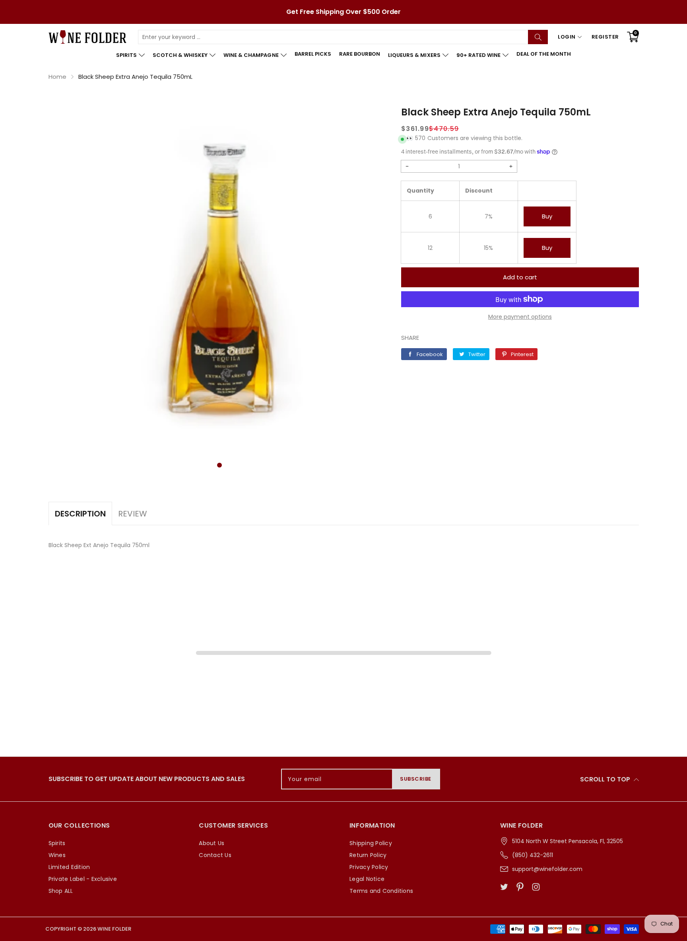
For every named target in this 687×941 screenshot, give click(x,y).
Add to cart (520, 277)
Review (132, 513)
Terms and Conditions (381, 891)
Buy (547, 216)
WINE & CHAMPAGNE (250, 55)
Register (605, 37)
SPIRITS (126, 55)
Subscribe (415, 779)
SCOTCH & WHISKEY (180, 55)
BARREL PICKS (313, 54)
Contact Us (215, 855)
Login (567, 37)
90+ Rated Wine (478, 55)
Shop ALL (61, 891)
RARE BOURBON (359, 54)
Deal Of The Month (543, 54)
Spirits (57, 843)
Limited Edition (69, 867)
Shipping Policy (370, 843)
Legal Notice (366, 879)
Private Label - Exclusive (83, 879)
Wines (57, 855)
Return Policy (367, 855)
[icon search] (538, 37)
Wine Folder (114, 929)
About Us (211, 843)
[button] (219, 465)
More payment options (520, 317)
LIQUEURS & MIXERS (414, 55)
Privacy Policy (368, 867)
